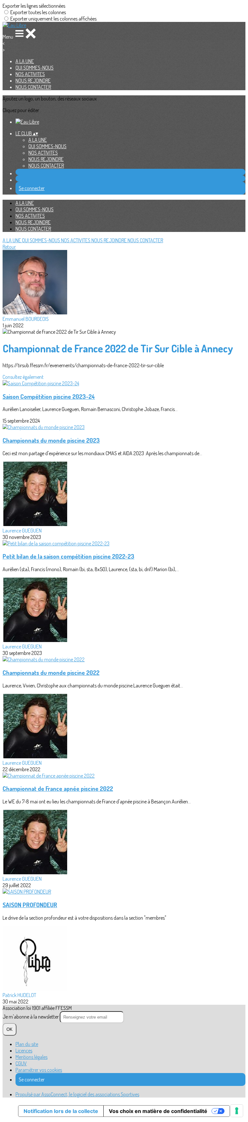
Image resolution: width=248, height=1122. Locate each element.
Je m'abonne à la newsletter (31, 1016)
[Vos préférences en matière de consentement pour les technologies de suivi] (237, 1111)
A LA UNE (25, 61)
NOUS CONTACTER (33, 87)
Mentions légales (31, 1057)
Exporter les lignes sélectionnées (34, 6)
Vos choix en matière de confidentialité (158, 1111)
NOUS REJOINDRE (33, 80)
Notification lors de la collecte (61, 1111)
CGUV (21, 1063)
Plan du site (27, 1044)
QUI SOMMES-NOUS (35, 67)
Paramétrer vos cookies (39, 1070)
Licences (24, 1050)
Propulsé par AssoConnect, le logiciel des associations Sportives (77, 1094)
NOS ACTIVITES (30, 74)
